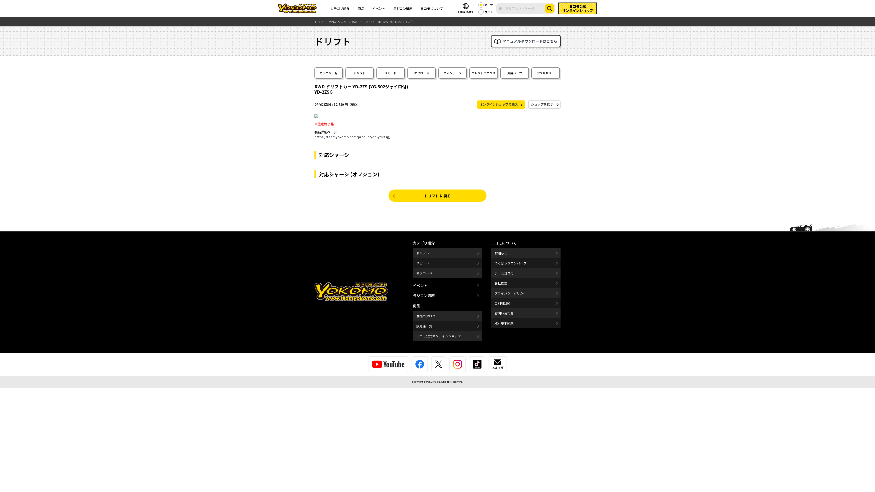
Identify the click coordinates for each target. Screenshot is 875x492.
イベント (378, 8)
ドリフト (359, 73)
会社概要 (500, 283)
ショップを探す (542, 104)
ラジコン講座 (402, 8)
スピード (390, 73)
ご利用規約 (502, 303)
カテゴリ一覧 (328, 73)
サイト (489, 12)
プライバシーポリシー (510, 293)
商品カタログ (425, 316)
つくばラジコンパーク (510, 263)
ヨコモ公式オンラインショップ (438, 336)
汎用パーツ (514, 73)
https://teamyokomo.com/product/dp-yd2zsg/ (352, 136)
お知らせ (500, 253)
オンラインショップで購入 (499, 104)
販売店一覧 (424, 326)
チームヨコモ (504, 273)
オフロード (421, 73)
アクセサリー (545, 73)
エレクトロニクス (483, 73)
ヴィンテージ (452, 73)
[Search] (549, 8)
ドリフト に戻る (437, 195)
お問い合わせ (504, 313)
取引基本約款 (504, 323)
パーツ (489, 5)
